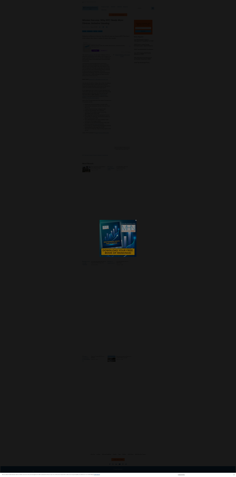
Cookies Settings (181, 474)
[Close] (234, 474)
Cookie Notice (97, 474)
